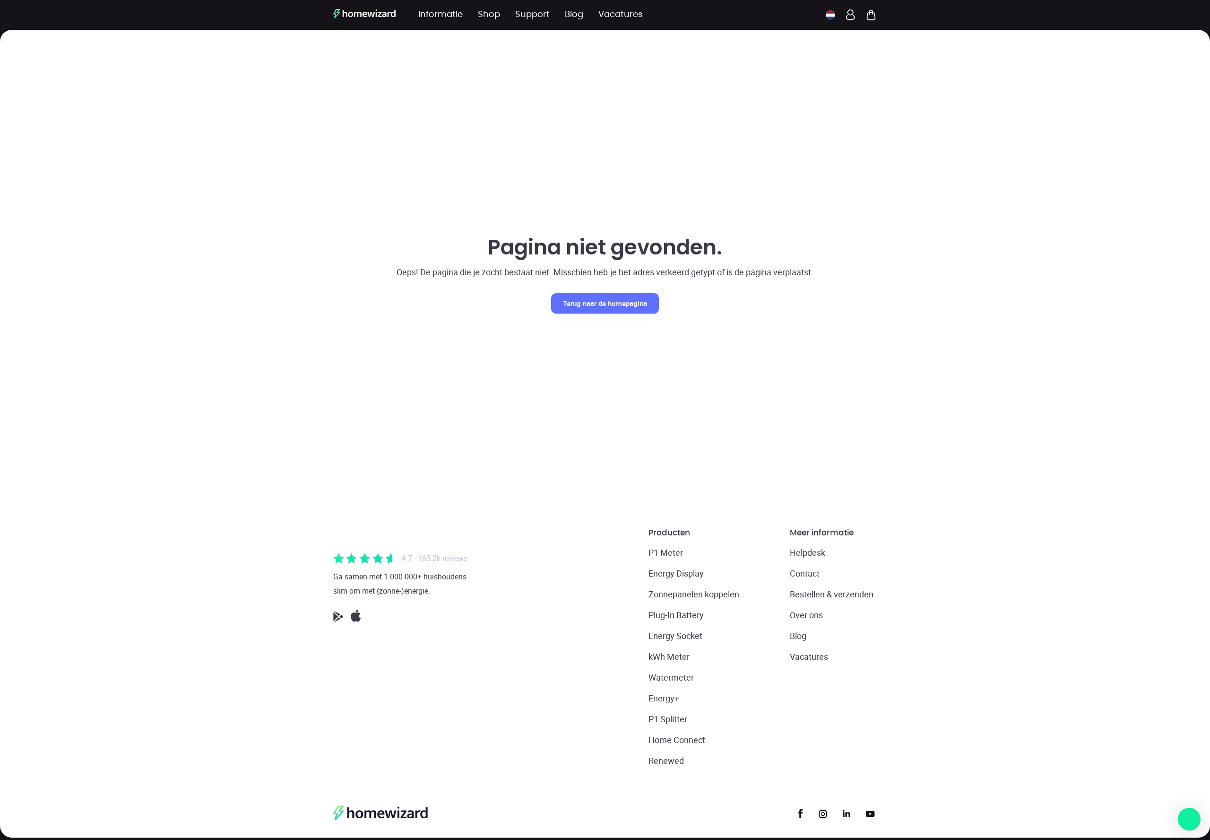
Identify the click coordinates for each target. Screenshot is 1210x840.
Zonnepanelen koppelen (693, 594)
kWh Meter (669, 656)
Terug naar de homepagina (605, 303)
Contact (805, 573)
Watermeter (671, 677)
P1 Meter (665, 552)
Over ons (806, 615)
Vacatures (809, 656)
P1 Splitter (667, 719)
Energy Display (676, 573)
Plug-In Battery (676, 615)
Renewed (666, 760)
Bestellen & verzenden (831, 594)
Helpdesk (807, 552)
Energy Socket (675, 635)
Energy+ (663, 698)
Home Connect (676, 739)
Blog (798, 635)
